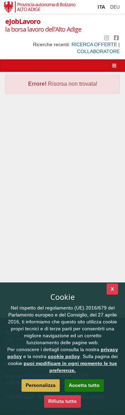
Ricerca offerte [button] (95, 44)
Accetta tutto (84, 385)
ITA (101, 6)
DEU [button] (115, 6)
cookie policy (64, 356)
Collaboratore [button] (98, 51)
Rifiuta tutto (62, 401)
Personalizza (41, 385)
